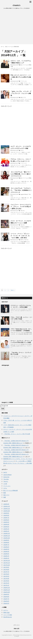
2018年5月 (6, 549)
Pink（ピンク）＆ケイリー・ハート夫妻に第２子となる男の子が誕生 (21, 77)
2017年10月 (6, 565)
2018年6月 (6, 547)
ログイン (5, 610)
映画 (4, 492)
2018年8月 (6, 542)
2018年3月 (6, 554)
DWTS (22, 239)
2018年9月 (6, 540)
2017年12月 (6, 560)
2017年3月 (6, 581)
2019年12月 (6, 506)
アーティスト (23, 81)
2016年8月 (6, 596)
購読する (5, 298)
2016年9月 (6, 594)
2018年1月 (6, 558)
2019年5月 (6, 522)
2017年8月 (6, 569)
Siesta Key (6, 477)
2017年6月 (6, 574)
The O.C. (22, 210)
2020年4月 (6, 504)
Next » (12, 290)
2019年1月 (6, 531)
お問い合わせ (16, 625)
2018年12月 (6, 533)
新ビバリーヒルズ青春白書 (10, 490)
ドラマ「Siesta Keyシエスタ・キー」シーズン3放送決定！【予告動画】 (21, 329)
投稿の (6, 612)
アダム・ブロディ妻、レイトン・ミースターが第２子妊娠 (21, 318)
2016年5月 (6, 603)
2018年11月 (6, 535)
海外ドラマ (23, 97)
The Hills (6, 479)
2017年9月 (6, 567)
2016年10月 (6, 592)
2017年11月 (6, 563)
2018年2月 (6, 556)
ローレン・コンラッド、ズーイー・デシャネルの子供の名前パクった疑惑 (21, 341)
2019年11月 (6, 508)
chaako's (16, 5)
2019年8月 (6, 515)
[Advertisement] (16, 27)
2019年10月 (6, 511)
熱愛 (4, 497)
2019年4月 (6, 524)
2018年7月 (6, 544)
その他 (5, 483)
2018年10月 (6, 538)
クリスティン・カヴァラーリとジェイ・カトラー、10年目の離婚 (21, 306)
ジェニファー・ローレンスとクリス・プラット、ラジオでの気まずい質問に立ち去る (21, 206)
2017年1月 (6, 585)
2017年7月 (6, 572)
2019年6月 (6, 520)
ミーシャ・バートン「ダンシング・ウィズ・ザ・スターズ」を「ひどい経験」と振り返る (20, 235)
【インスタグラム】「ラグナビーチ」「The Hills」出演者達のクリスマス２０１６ (21, 190)
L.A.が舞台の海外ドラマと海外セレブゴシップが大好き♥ (16, 631)
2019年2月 (6, 529)
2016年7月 (6, 599)
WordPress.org (7, 617)
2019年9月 (6, 513)
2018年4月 (6, 551)
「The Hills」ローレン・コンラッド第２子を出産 (16, 434)
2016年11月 (6, 590)
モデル (22, 150)
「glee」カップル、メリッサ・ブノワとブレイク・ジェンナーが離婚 (21, 93)
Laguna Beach (24, 194)
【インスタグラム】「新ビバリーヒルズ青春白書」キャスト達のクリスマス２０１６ (21, 174)
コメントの (7, 615)
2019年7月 (6, 517)
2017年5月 (6, 576)
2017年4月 (6, 578)
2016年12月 (6, 587)
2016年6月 (6, 601)
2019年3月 (6, 526)
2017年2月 (6, 583)
